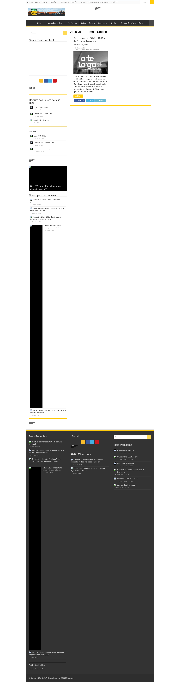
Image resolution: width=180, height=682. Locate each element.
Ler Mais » (78, 96)
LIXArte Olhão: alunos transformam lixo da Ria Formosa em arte (46, 451)
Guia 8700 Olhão (40, 136)
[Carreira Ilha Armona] (115, 450)
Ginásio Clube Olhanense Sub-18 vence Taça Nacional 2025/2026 (46, 653)
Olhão (39, 23)
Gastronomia (102, 23)
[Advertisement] (123, 12)
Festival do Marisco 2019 (127, 478)
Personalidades (94, 49)
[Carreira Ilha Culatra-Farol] (115, 457)
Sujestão (74, 2)
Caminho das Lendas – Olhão (44, 142)
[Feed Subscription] (150, 32)
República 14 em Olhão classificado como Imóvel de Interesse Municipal (45, 460)
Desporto (92, 23)
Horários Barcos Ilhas (54, 23)
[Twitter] (135, 2)
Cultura (83, 23)
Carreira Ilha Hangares (41, 120)
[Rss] (131, 2)
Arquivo (44, 2)
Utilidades (64, 2)
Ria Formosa (72, 23)
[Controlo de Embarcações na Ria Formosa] (115, 470)
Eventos (114, 23)
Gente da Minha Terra (128, 23)
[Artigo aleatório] (151, 23)
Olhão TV (114, 2)
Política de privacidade (37, 665)
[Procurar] (152, 2)
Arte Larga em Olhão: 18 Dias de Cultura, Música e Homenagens (89, 41)
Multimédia (53, 2)
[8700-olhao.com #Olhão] (46, 12)
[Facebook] (133, 2)
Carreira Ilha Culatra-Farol (43, 114)
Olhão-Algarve (30, 22)
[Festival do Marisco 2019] (115, 478)
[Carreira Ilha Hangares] (115, 485)
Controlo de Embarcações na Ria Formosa (95, 2)
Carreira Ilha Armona (41, 107)
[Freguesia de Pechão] (115, 463)
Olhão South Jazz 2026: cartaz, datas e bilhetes (52, 469)
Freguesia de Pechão (125, 463)
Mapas (140, 23)
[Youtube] (137, 2)
